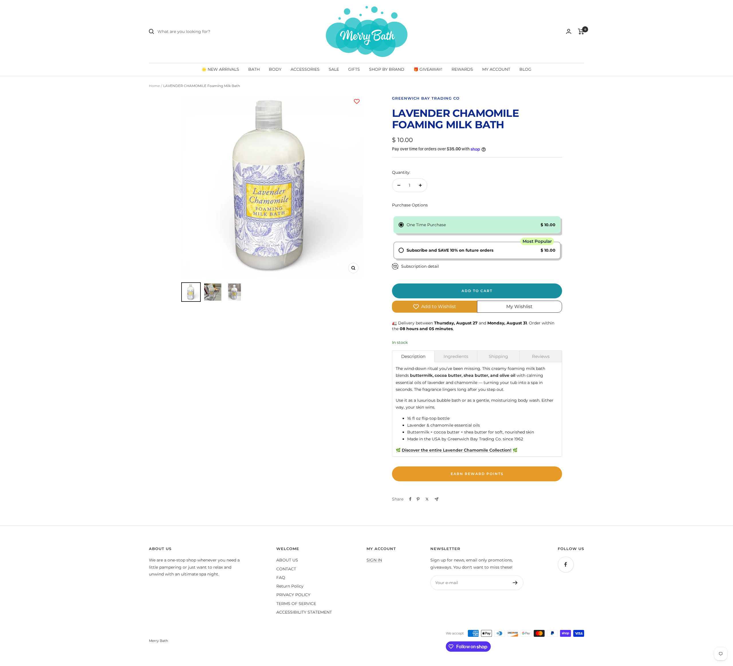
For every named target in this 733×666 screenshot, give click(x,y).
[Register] (515, 583)
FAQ (280, 577)
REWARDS (462, 69)
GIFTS (354, 69)
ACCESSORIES (305, 69)
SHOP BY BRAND (386, 69)
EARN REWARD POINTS (477, 474)
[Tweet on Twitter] (427, 499)
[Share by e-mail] (436, 499)
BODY (275, 69)
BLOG (525, 69)
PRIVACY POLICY (293, 594)
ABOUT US (287, 560)
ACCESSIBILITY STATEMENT (304, 612)
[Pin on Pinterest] (418, 499)
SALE (334, 69)
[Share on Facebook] (410, 499)
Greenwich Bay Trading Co (426, 98)
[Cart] (581, 31)
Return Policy (290, 586)
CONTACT (286, 569)
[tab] (413, 356)
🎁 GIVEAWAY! (427, 69)
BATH (254, 69)
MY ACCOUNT (496, 69)
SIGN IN (374, 560)
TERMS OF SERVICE (296, 603)
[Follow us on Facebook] (566, 564)
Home (154, 86)
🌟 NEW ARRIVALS (220, 69)
